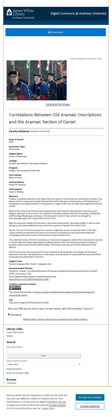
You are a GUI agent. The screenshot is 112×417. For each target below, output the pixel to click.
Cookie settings (57, 405)
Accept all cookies (90, 397)
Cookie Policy (47, 408)
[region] (56, 401)
